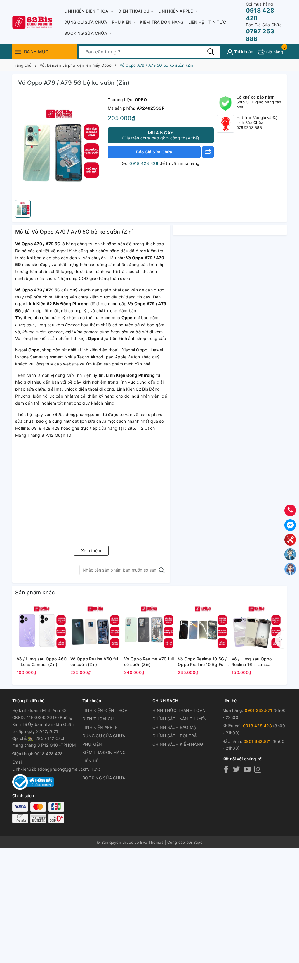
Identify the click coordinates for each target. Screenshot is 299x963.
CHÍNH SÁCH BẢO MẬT (175, 727)
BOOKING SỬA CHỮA (86, 33)
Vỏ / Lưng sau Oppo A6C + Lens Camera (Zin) (42, 661)
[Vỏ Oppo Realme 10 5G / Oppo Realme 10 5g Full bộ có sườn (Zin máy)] (203, 629)
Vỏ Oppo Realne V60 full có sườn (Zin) (94, 661)
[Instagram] (257, 769)
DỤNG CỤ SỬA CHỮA (85, 22)
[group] (60, 146)
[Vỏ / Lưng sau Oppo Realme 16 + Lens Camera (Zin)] (257, 629)
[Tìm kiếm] (210, 51)
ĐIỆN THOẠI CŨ (134, 10)
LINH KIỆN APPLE (176, 10)
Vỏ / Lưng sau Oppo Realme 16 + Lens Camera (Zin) (252, 661)
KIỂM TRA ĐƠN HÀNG (161, 22)
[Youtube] (247, 769)
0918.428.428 (257, 725)
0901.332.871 (258, 710)
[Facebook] (226, 769)
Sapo (198, 842)
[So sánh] (208, 152)
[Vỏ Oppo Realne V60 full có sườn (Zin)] (95, 629)
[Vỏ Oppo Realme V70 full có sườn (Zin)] (149, 629)
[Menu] (18, 51)
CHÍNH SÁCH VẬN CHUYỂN (179, 718)
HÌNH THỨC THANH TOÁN (179, 710)
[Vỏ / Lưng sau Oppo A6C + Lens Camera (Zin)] (42, 629)
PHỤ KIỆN (122, 22)
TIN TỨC (217, 22)
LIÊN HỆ (196, 22)
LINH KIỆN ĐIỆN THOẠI (87, 10)
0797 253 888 (264, 32)
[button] (279, 639)
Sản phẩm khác (35, 592)
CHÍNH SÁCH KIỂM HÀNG (177, 744)
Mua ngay (160, 135)
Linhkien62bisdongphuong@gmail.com (50, 769)
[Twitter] (236, 769)
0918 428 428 (260, 11)
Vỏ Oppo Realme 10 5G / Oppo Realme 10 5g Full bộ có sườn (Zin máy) (202, 661)
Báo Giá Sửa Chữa (154, 151)
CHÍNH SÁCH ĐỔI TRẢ (174, 735)
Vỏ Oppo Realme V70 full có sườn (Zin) (149, 661)
